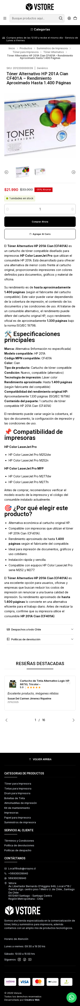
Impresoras (11, 812)
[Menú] (5, 18)
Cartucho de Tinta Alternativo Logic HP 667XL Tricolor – (44, 682)
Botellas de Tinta (14, 798)
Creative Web (32, 999)
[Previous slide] (7, 172)
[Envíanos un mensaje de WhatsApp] (71, 997)
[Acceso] (69, 18)
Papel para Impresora (17, 817)
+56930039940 (18, 873)
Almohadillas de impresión (20, 803)
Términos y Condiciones (19, 840)
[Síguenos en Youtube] (30, 959)
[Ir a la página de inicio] (40, 7)
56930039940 (17, 878)
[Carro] (75, 18)
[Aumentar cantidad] (72, 209)
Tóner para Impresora (26, 52)
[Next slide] (73, 172)
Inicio (12, 48)
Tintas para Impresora (17, 788)
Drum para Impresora (17, 793)
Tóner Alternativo (53, 52)
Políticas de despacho (17, 850)
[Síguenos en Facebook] (24, 959)
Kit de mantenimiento (17, 807)
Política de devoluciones (19, 845)
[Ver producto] (13, 684)
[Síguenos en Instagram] (19, 959)
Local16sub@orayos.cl (22, 868)
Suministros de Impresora (52, 48)
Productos (26, 48)
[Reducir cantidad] (7, 209)
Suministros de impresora (20, 822)
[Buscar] (60, 18)
